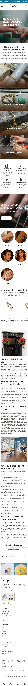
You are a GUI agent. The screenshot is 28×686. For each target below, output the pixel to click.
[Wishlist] (17, 683)
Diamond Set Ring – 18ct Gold (10, 320)
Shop (3, 684)
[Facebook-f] (2, 590)
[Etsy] (8, 590)
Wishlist (17, 684)
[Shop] (3, 683)
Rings (12, 316)
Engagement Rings (6, 316)
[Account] (10, 683)
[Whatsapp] (11, 590)
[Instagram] (5, 590)
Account (10, 684)
